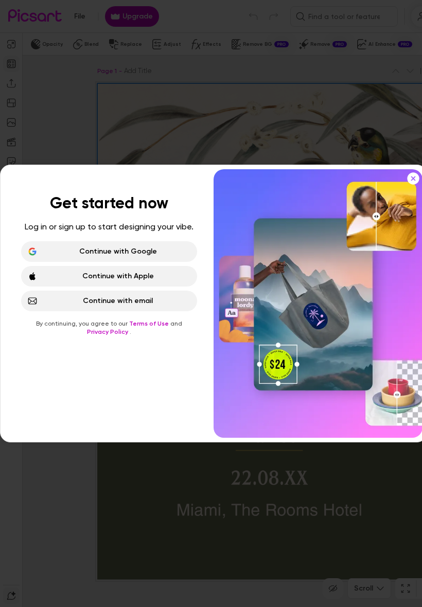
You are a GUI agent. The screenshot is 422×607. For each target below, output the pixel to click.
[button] (211, 303)
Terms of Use (149, 323)
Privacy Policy (108, 331)
